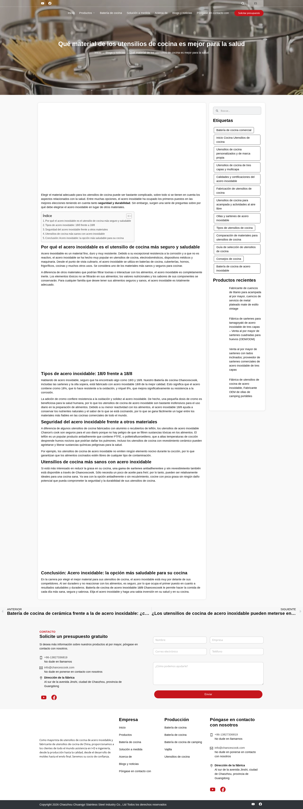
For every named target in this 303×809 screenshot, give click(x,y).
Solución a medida (138, 13)
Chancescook (85, 472)
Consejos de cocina (228, 258)
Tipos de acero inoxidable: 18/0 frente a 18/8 (70, 225)
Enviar (208, 694)
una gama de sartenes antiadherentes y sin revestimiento (151, 468)
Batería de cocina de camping (183, 742)
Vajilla (168, 749)
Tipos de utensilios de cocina (234, 227)
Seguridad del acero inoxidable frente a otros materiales (76, 229)
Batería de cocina (111, 13)
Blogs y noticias (182, 13)
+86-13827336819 (55, 657)
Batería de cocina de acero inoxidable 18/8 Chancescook (124, 587)
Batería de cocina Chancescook (175, 380)
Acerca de (161, 13)
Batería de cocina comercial (233, 130)
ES (255, 3)
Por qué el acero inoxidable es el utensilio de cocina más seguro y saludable (88, 220)
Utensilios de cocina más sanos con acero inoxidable (75, 233)
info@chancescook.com (59, 667)
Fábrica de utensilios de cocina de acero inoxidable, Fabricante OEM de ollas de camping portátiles (244, 388)
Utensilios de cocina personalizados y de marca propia (233, 153)
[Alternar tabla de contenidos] (127, 216)
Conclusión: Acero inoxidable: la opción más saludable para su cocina (84, 238)
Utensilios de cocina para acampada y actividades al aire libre (235, 204)
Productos (85, 13)
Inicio (71, 13)
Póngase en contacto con (213, 13)
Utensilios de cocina (177, 756)
